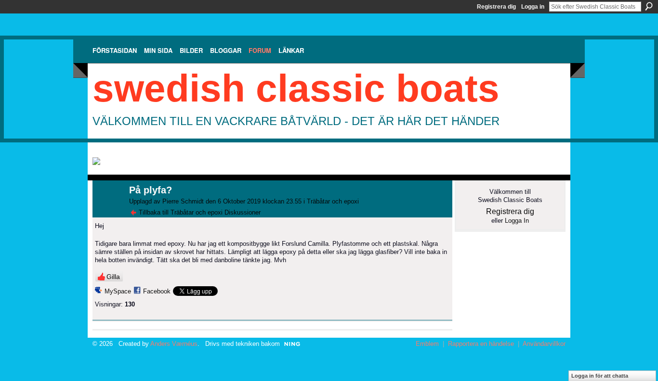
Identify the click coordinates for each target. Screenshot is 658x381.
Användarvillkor (544, 343)
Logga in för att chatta (599, 376)
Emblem (427, 343)
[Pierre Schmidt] (107, 211)
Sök (649, 6)
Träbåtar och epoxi (333, 201)
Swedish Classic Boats (296, 88)
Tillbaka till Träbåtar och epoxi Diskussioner (200, 212)
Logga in (532, 6)
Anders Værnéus (173, 343)
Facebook (157, 291)
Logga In (517, 220)
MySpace (118, 291)
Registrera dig (496, 6)
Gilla (113, 276)
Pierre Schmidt (183, 201)
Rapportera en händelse (481, 343)
